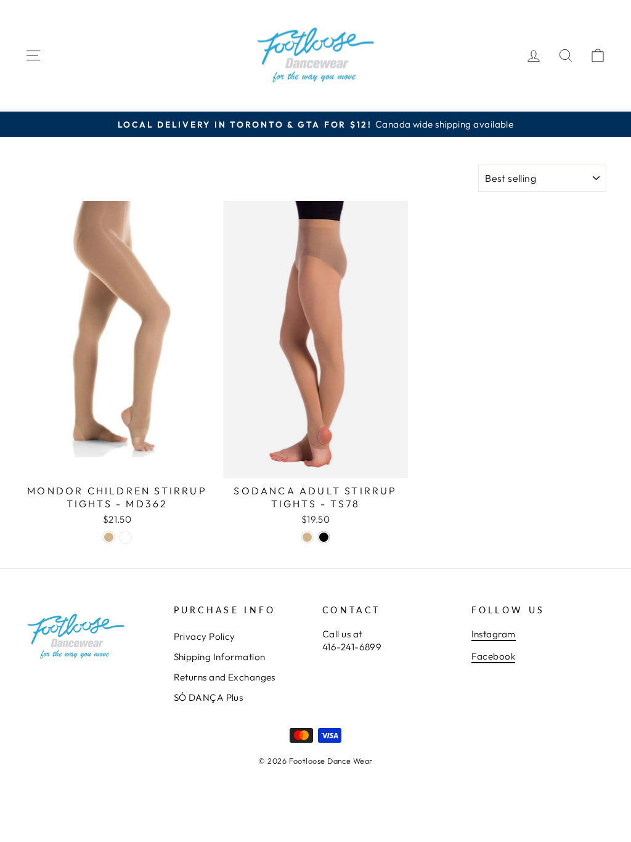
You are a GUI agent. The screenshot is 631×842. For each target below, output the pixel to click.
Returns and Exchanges (224, 677)
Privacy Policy (204, 636)
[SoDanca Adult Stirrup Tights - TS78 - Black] (324, 537)
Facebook (493, 656)
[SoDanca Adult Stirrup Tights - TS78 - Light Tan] (307, 537)
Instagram (493, 634)
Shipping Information (220, 657)
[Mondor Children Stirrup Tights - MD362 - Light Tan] (109, 537)
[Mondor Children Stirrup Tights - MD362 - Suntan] (125, 537)
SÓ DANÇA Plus (208, 697)
